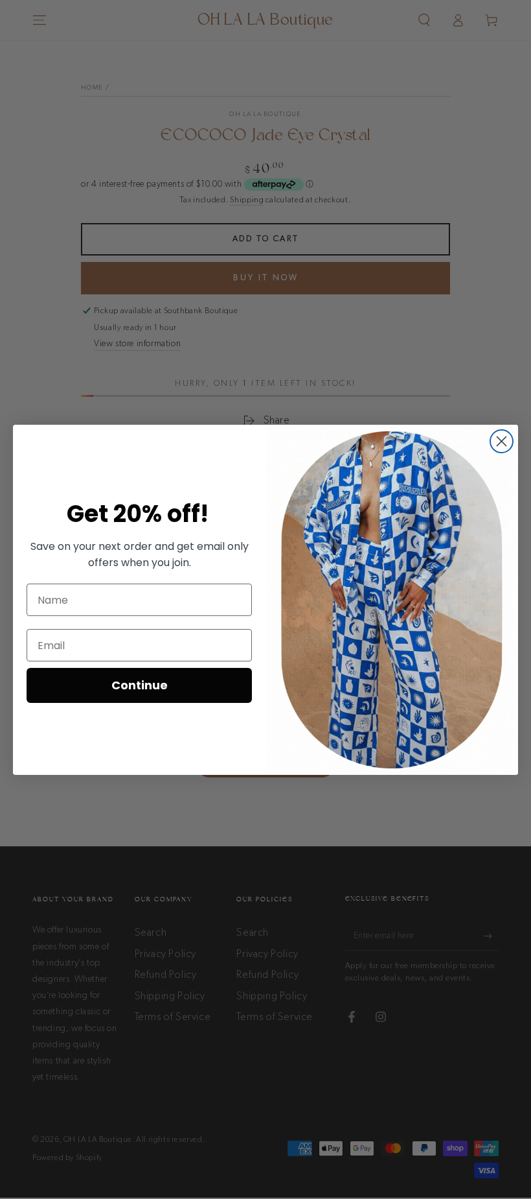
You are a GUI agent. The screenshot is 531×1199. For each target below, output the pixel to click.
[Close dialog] (501, 441)
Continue (139, 685)
